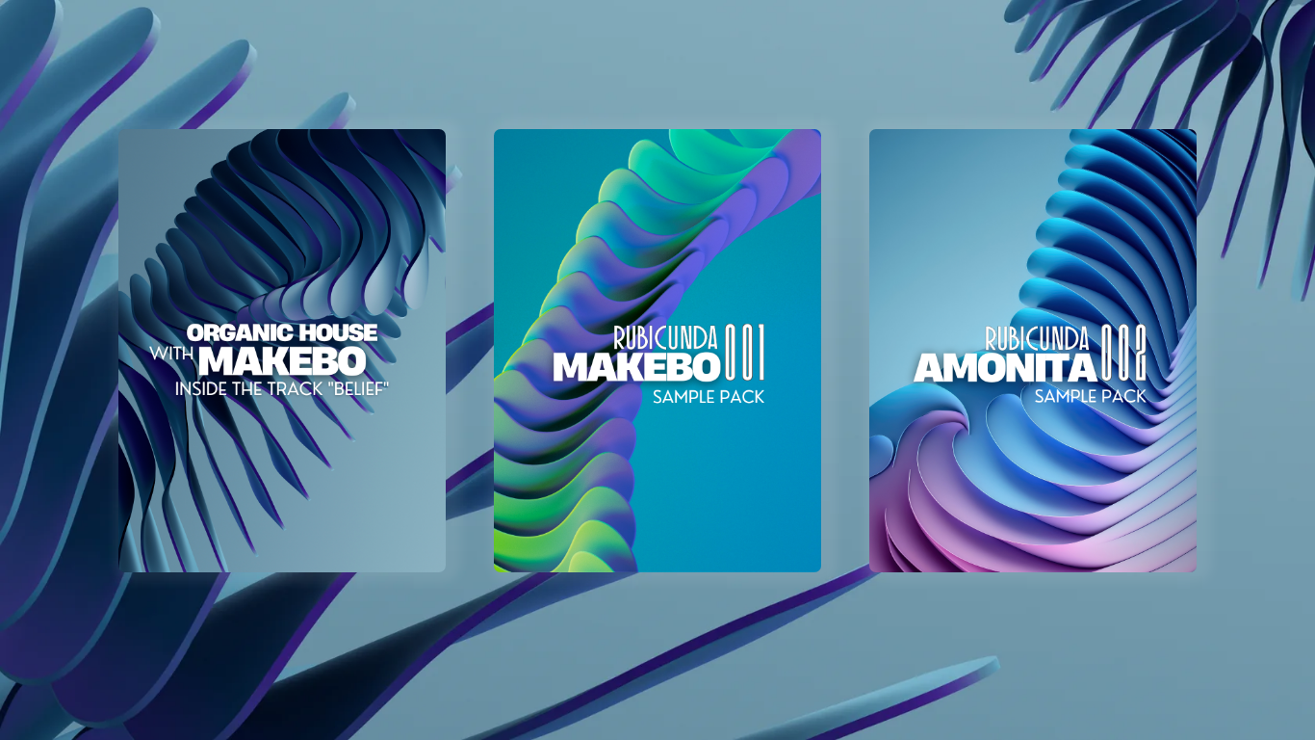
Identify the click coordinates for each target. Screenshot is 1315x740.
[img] (282, 350)
